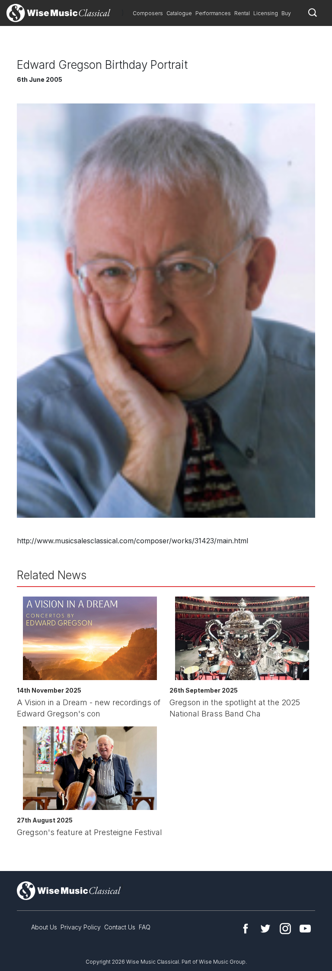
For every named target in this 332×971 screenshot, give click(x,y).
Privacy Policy (81, 927)
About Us (44, 927)
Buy (286, 13)
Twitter (265, 928)
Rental (242, 13)
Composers (148, 13)
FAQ (144, 927)
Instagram (285, 928)
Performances (213, 13)
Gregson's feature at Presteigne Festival (89, 832)
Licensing (265, 13)
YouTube (305, 928)
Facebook (245, 928)
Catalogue (179, 13)
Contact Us (119, 927)
